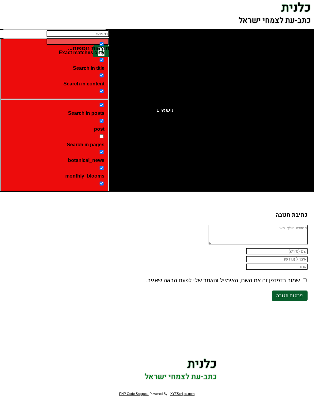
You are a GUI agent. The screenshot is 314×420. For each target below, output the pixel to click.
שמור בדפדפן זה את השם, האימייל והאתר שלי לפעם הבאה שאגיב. (223, 280)
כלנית (202, 364)
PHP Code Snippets (134, 394)
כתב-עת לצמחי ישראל (275, 20)
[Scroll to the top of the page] (312, 385)
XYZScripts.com (182, 394)
